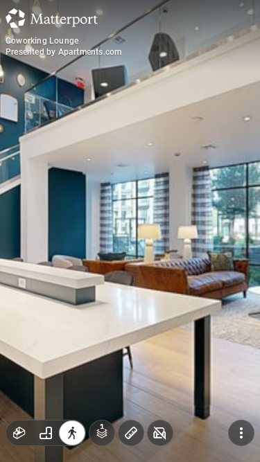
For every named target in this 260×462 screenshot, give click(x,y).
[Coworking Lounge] (130, 231)
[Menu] (241, 433)
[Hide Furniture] (160, 433)
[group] (46, 433)
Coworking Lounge (42, 41)
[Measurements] (131, 433)
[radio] (19, 432)
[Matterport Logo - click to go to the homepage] (52, 18)
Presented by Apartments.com (63, 52)
